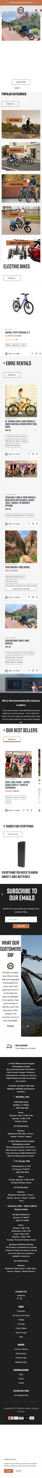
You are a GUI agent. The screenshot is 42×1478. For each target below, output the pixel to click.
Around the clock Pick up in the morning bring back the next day (21, 587)
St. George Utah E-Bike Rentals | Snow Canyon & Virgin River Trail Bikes (21, 424)
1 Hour (8, 436)
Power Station (21, 1328)
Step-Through (21, 1332)
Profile (21, 1383)
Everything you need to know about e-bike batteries (20, 874)
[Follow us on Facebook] (17, 1298)
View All (12, 278)
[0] (34, 11)
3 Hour (23, 436)
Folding (21, 1319)
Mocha (15, 345)
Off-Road (21, 1324)
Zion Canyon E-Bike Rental (17, 567)
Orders (21, 1378)
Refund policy (21, 1353)
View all (10, 104)
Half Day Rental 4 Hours (15, 577)
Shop (21, 1374)
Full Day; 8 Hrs (11, 581)
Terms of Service (21, 1349)
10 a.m (8, 797)
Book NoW (21, 82)
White (8, 345)
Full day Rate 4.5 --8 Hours (23, 515)
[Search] (7, 11)
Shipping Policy (21, 1362)
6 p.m (8, 802)
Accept (8, 1471)
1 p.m (16, 797)
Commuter (21, 1311)
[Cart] (39, 11)
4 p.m (23, 797)
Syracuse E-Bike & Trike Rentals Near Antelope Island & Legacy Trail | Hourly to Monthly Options (20, 501)
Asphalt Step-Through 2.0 (17, 332)
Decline (18, 1471)
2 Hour (15, 436)
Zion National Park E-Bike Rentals (17, 642)
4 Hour (30, 653)
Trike (21, 1337)
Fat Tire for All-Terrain (21, 1315)
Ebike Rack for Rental (14, 662)
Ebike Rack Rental (12, 445)
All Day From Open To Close (16, 441)
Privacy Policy (21, 1357)
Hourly (8, 515)
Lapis (23, 345)
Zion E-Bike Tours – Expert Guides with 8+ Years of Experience (17, 784)
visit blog (13, 834)
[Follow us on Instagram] (21, 1298)
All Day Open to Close (14, 657)
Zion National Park (21, 1395)
